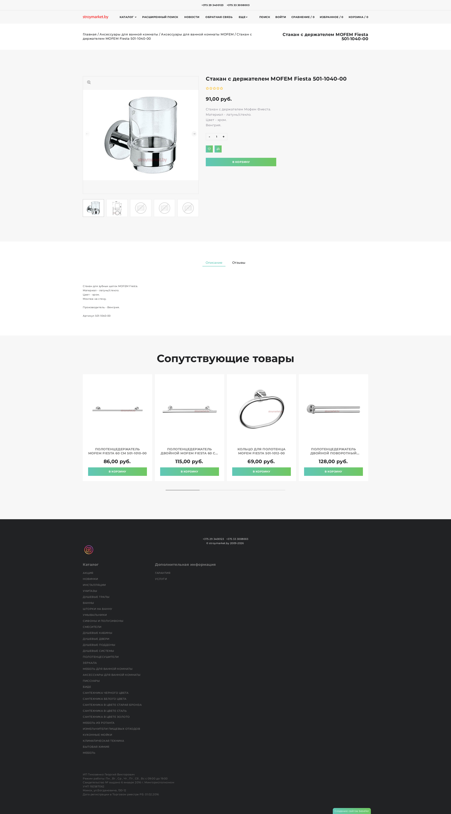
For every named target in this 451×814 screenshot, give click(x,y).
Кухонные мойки (98, 734)
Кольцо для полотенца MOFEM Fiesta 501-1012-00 (261, 451)
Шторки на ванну (98, 609)
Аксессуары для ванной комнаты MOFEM (197, 34)
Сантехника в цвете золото (107, 716)
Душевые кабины (98, 633)
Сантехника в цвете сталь (105, 710)
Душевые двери (96, 639)
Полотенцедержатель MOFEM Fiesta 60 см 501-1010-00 (117, 451)
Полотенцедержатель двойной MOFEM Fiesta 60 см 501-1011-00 (189, 453)
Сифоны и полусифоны (103, 621)
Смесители (92, 627)
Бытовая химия (96, 746)
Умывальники (95, 615)
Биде (87, 686)
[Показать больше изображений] (88, 82)
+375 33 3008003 (238, 5)
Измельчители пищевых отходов (112, 728)
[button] (194, 133)
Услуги (161, 579)
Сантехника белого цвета (105, 698)
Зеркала (90, 662)
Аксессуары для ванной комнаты (129, 34)
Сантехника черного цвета (106, 692)
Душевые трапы (96, 597)
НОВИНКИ (91, 579)
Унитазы (90, 591)
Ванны (89, 603)
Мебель (89, 752)
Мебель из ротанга (99, 722)
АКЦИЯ (88, 573)
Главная (90, 34)
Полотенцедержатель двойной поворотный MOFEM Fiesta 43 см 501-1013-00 (333, 453)
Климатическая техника (104, 740)
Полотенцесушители (101, 656)
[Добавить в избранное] (209, 149)
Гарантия (163, 573)
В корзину (241, 162)
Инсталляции (95, 585)
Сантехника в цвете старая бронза (113, 704)
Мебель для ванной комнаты (108, 668)
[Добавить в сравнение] (218, 149)
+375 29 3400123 (213, 5)
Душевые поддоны (99, 645)
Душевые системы (99, 651)
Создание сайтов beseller (352, 811)
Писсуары (92, 680)
